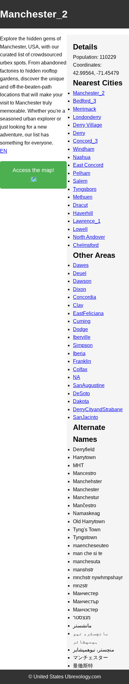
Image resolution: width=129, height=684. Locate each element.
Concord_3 (85, 141)
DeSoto (81, 393)
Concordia (84, 297)
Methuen (82, 197)
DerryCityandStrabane (98, 409)
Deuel (79, 273)
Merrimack (84, 109)
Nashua (81, 157)
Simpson (83, 345)
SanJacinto (85, 417)
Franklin (82, 361)
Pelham (81, 173)
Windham (83, 149)
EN (3, 151)
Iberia (79, 353)
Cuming (81, 321)
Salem (80, 181)
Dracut (80, 205)
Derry (79, 133)
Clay (78, 305)
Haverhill (83, 213)
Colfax (80, 369)
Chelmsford (86, 245)
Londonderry (87, 117)
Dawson (82, 281)
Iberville (81, 337)
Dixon (79, 289)
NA (76, 377)
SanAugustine (89, 385)
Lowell (80, 229)
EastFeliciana (88, 313)
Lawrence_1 (87, 221)
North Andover (89, 237)
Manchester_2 (89, 93)
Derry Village (87, 125)
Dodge (80, 329)
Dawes (81, 265)
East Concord (88, 165)
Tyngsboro (84, 189)
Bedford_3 (84, 101)
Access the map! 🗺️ (33, 174)
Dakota (81, 401)
